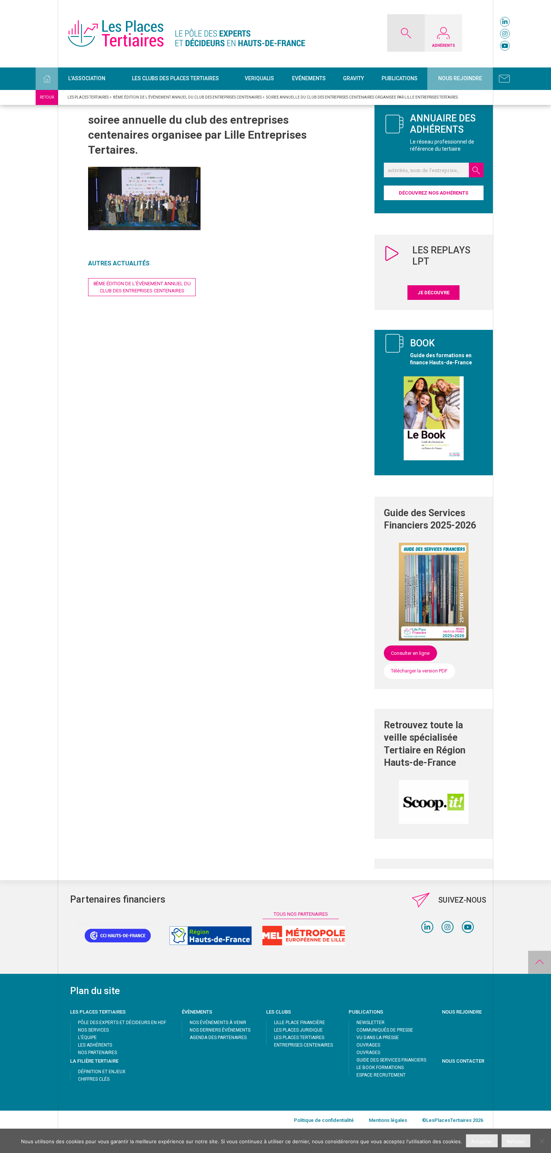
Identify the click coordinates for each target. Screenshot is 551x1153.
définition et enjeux (102, 1071)
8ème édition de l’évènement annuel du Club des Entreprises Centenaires (142, 287)
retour (47, 97)
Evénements (309, 78)
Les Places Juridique (298, 1030)
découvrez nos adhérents (433, 193)
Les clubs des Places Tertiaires (175, 78)
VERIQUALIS (259, 78)
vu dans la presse (377, 1037)
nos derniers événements (220, 1030)
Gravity (353, 78)
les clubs (278, 1012)
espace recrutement (381, 1075)
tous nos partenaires (301, 914)
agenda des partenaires (218, 1037)
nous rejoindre (462, 1012)
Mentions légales (388, 1120)
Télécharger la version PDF (419, 671)
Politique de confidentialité (324, 1120)
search (476, 170)
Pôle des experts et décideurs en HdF (122, 1022)
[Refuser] (541, 1141)
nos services (93, 1030)
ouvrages (368, 1045)
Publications (400, 78)
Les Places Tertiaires (299, 1037)
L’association (86, 78)
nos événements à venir (218, 1022)
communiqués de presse (384, 1030)
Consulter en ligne (410, 653)
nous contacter (463, 1061)
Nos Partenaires (97, 1052)
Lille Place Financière (299, 1022)
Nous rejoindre (460, 78)
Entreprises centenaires (303, 1045)
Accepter (482, 1141)
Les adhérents (95, 1045)
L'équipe (87, 1037)
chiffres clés (93, 1079)
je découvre (433, 292)
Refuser (516, 1141)
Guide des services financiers (391, 1060)
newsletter (370, 1022)
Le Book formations (380, 1067)
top (539, 962)
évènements (197, 1012)
